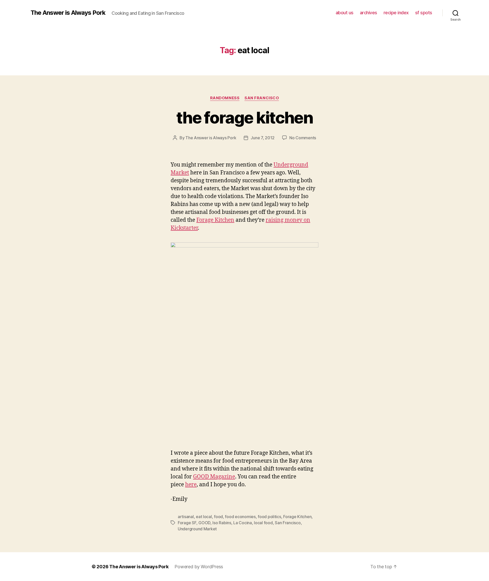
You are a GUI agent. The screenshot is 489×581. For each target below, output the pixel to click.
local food (263, 522)
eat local (204, 516)
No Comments (302, 137)
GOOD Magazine (214, 476)
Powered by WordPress (198, 566)
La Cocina (242, 522)
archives (368, 12)
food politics (269, 516)
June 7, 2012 (263, 137)
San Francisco (261, 98)
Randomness (225, 98)
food (218, 516)
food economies (240, 516)
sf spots (423, 12)
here (191, 484)
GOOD (204, 522)
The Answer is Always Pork (68, 13)
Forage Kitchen (215, 220)
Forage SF (187, 522)
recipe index (396, 12)
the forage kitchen (244, 117)
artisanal (186, 516)
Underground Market (197, 528)
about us (345, 12)
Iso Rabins (221, 522)
